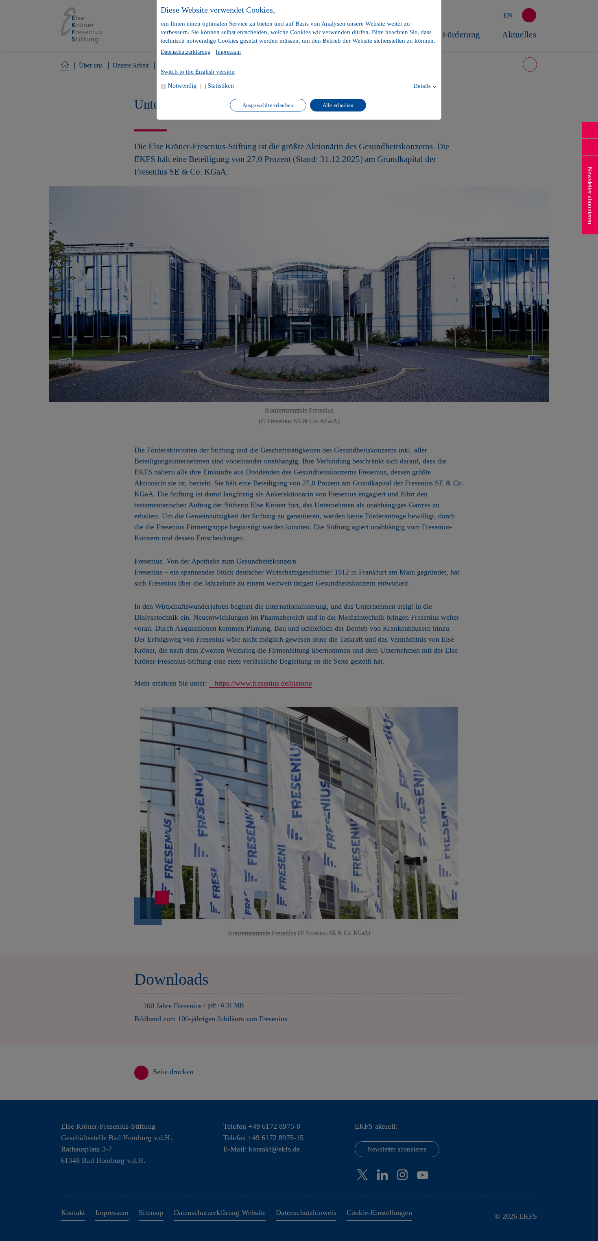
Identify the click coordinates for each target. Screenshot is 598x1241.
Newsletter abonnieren (590, 195)
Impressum (228, 52)
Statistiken (220, 85)
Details (422, 86)
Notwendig (182, 85)
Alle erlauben (338, 105)
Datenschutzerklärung (185, 52)
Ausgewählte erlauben (268, 105)
